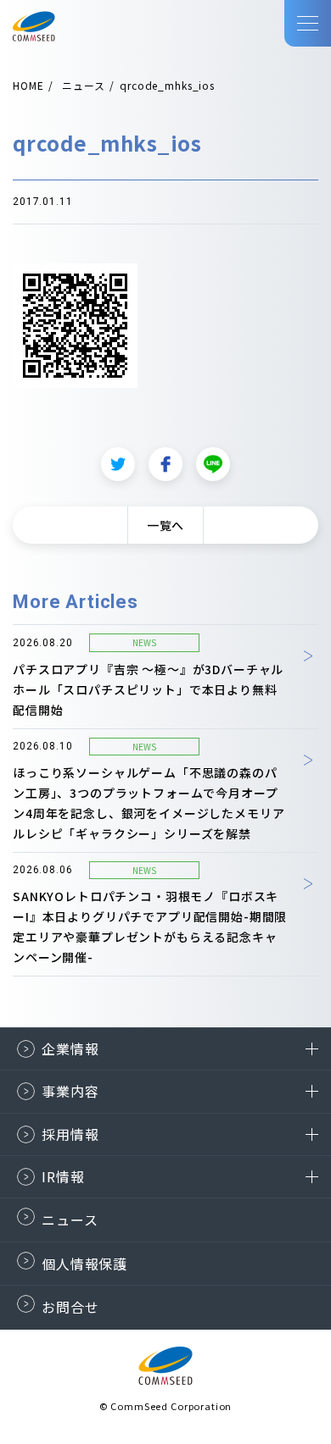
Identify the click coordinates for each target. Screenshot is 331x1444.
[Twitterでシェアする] (118, 464)
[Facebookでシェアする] (165, 464)
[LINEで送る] (213, 464)
